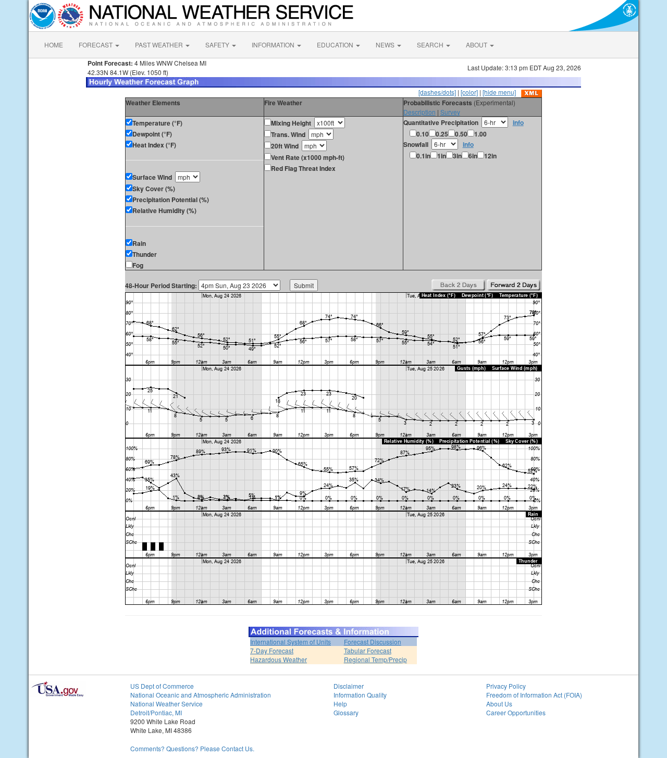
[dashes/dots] (437, 92)
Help (340, 703)
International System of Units (290, 641)
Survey (450, 111)
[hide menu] (499, 92)
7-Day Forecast (271, 650)
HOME (53, 44)
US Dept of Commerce (162, 685)
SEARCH (431, 44)
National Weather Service (166, 703)
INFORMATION (274, 44)
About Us (499, 703)
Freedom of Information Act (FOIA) (534, 694)
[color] (469, 92)
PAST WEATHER (159, 44)
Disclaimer (349, 685)
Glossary (346, 712)
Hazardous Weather (278, 659)
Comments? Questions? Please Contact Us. (192, 748)
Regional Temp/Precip (375, 659)
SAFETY (218, 44)
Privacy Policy (506, 685)
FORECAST (96, 44)
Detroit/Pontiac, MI (156, 712)
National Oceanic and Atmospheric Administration (200, 694)
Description (419, 111)
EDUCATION (336, 44)
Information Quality (360, 694)
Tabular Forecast (367, 650)
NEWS (386, 44)
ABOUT (477, 44)
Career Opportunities (516, 712)
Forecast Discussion (372, 641)
